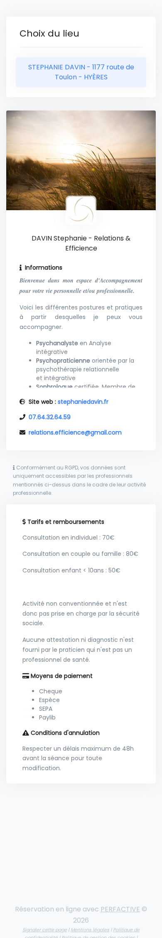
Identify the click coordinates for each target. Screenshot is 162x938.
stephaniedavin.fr (83, 402)
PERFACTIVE (120, 909)
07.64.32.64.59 (50, 417)
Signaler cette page (44, 929)
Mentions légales (90, 929)
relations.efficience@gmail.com (75, 432)
